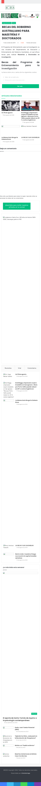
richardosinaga (25, 773)
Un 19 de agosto (7, 113)
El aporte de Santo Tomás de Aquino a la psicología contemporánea (20, 719)
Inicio (13, 23)
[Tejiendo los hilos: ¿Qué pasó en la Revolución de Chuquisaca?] (8, 739)
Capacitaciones (7, 23)
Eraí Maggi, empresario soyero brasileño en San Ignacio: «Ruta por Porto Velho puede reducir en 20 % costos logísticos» (30, 116)
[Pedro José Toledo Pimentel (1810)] (8, 730)
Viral (19, 368)
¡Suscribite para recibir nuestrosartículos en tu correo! (16, 206)
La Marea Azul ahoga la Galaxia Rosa (10, 138)
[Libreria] (20, 15)
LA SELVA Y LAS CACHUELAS (30, 137)
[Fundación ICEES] (12, 7)
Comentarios (32, 368)
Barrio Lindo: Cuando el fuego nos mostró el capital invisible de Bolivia (25, 556)
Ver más (20, 86)
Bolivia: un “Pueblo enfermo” (25, 745)
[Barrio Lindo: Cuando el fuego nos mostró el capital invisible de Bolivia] (8, 556)
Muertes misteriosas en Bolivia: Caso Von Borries (26, 755)
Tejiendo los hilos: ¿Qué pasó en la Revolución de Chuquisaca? (26, 737)
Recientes (8, 368)
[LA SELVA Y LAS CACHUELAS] (30, 130)
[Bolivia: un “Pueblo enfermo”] (8, 748)
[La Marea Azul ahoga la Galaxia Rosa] (11, 130)
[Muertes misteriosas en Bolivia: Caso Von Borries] (8, 757)
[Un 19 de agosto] (11, 106)
